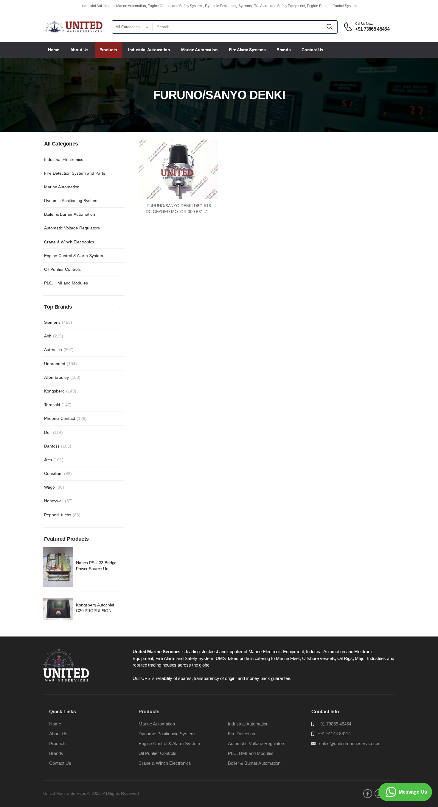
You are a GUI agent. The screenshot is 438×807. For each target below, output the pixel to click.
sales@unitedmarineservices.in (349, 743)
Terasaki (58, 404)
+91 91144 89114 (334, 733)
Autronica (59, 349)
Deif (53, 432)
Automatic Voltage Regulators (72, 228)
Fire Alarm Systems (247, 49)
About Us (79, 49)
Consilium (58, 473)
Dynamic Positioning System (70, 200)
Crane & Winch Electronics (69, 242)
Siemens (58, 322)
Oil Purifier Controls (62, 269)
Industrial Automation (149, 49)
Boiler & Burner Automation (69, 214)
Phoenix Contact (65, 418)
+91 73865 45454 (334, 723)
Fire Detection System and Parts (74, 173)
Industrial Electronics (63, 159)
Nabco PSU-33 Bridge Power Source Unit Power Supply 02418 (96, 568)
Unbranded (60, 363)
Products (108, 49)
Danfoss (57, 446)
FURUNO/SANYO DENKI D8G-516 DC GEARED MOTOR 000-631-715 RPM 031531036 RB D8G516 (179, 211)
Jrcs (53, 459)
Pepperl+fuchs (62, 514)
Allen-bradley (62, 377)
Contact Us (312, 49)
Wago (54, 487)
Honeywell (58, 500)
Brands (284, 49)
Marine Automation (199, 49)
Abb (53, 336)
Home (53, 49)
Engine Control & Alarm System (73, 255)
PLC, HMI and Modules (66, 283)
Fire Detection (241, 733)
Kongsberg (60, 391)
